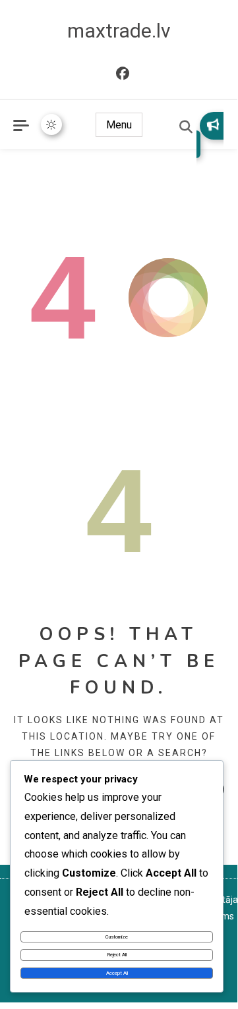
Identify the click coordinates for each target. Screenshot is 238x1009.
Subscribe (209, 135)
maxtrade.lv (119, 30)
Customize (116, 937)
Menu (119, 125)
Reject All (117, 955)
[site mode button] (51, 124)
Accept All (117, 973)
